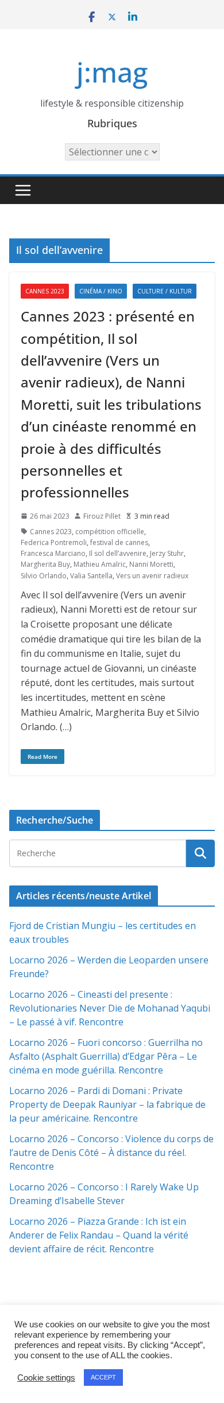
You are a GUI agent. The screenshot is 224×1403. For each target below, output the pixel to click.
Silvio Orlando (44, 576)
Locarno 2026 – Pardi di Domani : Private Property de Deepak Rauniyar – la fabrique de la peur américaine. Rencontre (107, 1104)
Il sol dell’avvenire (117, 553)
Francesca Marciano (53, 553)
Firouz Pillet (102, 516)
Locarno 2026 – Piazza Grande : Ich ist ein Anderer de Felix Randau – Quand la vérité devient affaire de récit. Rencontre (98, 1235)
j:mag (112, 72)
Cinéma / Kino (100, 291)
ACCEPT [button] (103, 1377)
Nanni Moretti (151, 564)
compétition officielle (109, 531)
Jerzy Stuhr (167, 553)
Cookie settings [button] (46, 1377)
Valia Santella (91, 576)
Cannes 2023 (44, 291)
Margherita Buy (45, 564)
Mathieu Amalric (100, 564)
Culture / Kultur (164, 291)
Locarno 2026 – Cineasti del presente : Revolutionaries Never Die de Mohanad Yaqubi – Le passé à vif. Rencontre (109, 1008)
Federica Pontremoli (54, 542)
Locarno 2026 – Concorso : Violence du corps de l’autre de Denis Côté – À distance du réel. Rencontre (111, 1152)
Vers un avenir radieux (152, 576)
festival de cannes (119, 542)
